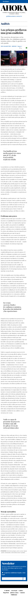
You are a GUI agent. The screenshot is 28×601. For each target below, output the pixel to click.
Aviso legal (14, 590)
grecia (18, 551)
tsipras (25, 551)
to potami (23, 552)
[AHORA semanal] (14, 8)
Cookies (21, 590)
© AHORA (7, 590)
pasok (2, 552)
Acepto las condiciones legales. (13, 572)
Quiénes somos (10, 16)
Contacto (19, 16)
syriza (21, 551)
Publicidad (14, 594)
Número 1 (19, 46)
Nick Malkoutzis (6, 46)
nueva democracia (15, 552)
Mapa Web (6, 592)
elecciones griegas (11, 551)
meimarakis (8, 552)
